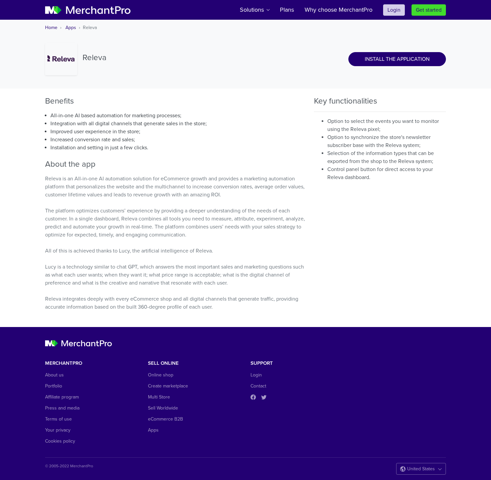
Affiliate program (62, 397)
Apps (70, 27)
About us (54, 375)
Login (393, 10)
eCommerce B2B (165, 419)
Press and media (62, 408)
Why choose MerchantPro (338, 9)
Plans (287, 9)
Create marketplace (168, 386)
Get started (429, 10)
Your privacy (57, 430)
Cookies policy (60, 441)
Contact (258, 386)
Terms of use (58, 419)
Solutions (252, 9)
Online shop (160, 375)
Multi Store (159, 397)
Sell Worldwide (163, 408)
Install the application (397, 59)
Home (51, 27)
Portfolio (53, 386)
